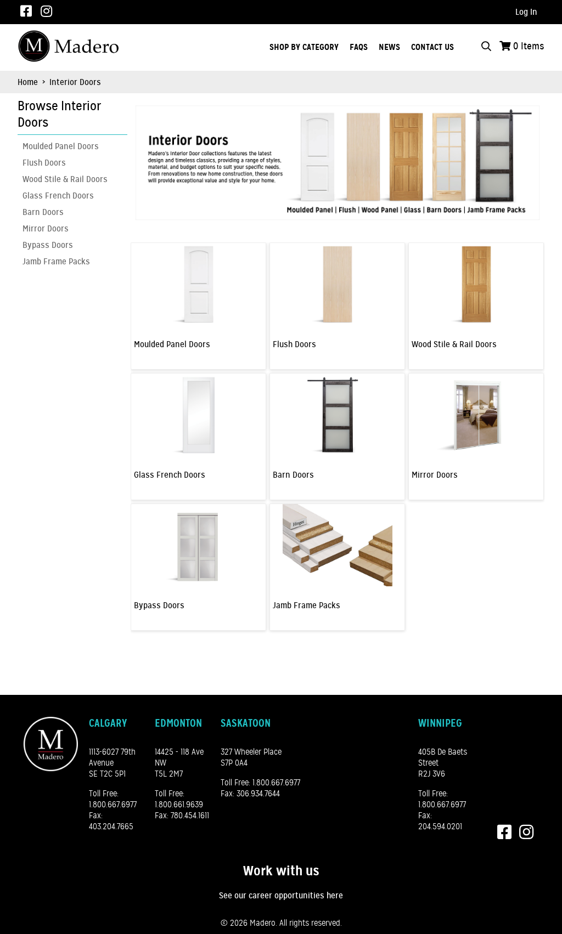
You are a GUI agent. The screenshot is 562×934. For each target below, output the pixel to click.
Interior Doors (74, 82)
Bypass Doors (48, 245)
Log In (526, 12)
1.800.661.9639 (179, 804)
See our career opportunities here (281, 895)
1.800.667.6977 (113, 804)
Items (528, 46)
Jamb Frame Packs (56, 261)
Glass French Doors (58, 195)
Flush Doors (44, 162)
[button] (70, 115)
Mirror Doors (46, 228)
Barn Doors (43, 212)
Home (28, 82)
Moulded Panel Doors (61, 146)
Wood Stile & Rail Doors (65, 179)
